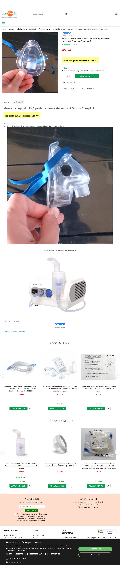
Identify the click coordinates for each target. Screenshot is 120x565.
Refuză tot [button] (95, 555)
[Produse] (4, 24)
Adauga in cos (87, 76)
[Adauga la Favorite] (30, 408)
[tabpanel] (30, 62)
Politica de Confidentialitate (35, 520)
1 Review (75, 45)
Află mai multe (20, 550)
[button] (40, 562)
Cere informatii (88, 88)
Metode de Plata (38, 535)
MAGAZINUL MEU (11, 530)
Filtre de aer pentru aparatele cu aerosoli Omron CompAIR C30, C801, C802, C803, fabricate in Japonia (99, 388)
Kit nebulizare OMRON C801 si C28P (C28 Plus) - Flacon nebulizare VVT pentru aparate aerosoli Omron (21, 466)
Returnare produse (39, 538)
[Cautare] (66, 14)
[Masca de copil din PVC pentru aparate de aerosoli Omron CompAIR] (30, 62)
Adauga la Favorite (70, 88)
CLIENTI (36, 530)
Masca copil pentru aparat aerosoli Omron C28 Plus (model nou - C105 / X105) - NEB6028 (60, 465)
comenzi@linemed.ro (89, 507)
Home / (5, 29)
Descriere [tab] (7, 102)
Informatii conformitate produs (14, 331)
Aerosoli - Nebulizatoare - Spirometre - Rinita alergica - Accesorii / (34, 29)
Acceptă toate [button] (95, 549)
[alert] (60, 552)
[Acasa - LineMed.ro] (15, 14)
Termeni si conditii (10, 535)
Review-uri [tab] (18, 102)
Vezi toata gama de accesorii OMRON (80, 60)
